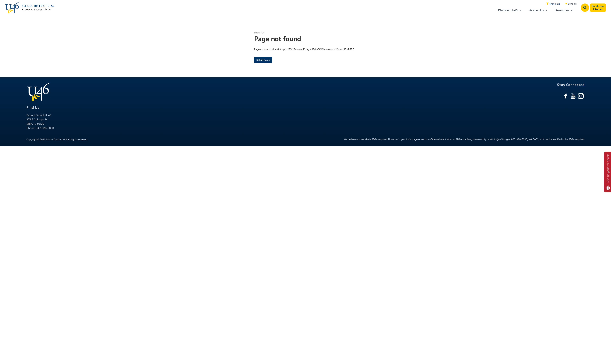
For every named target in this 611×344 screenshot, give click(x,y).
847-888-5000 (45, 128)
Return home (263, 60)
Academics (536, 10)
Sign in (598, 8)
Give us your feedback (608, 168)
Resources (562, 10)
